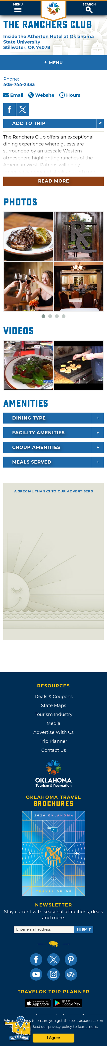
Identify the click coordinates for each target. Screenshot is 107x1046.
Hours (73, 95)
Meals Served (32, 462)
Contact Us (53, 750)
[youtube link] (36, 974)
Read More (53, 181)
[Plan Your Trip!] (18, 1028)
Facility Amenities (38, 432)
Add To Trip (29, 123)
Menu (18, 4)
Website (44, 95)
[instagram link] (53, 974)
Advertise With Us (53, 732)
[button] (18, 8)
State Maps (53, 705)
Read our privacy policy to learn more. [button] (64, 1026)
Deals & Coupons (54, 696)
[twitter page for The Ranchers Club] (22, 109)
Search (89, 4)
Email (16, 95)
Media (53, 723)
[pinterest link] (71, 959)
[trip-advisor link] (71, 974)
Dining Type (29, 418)
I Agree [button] (53, 1038)
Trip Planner (53, 741)
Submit (83, 929)
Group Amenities (36, 447)
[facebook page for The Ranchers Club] (9, 109)
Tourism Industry (53, 714)
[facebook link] (36, 959)
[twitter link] (53, 959)
